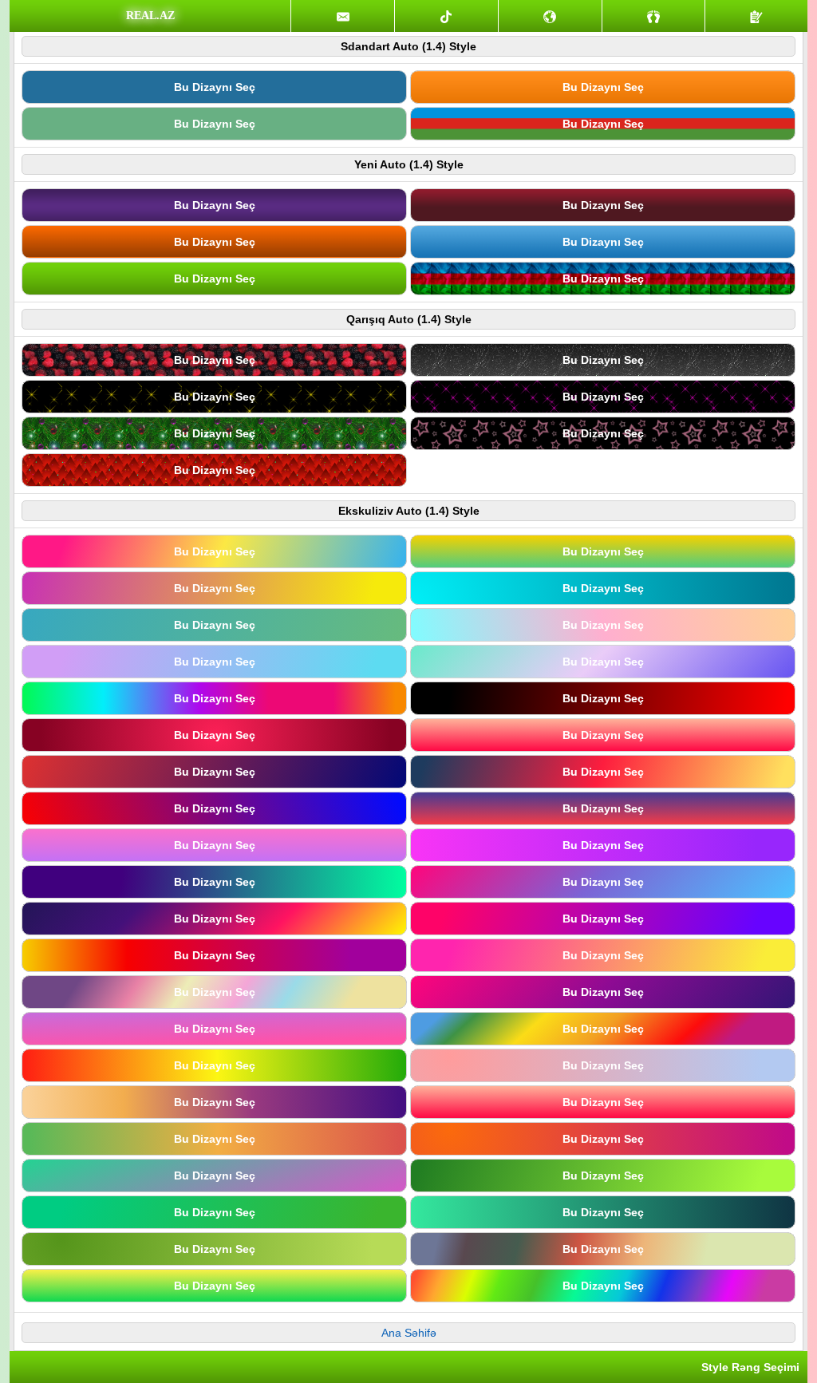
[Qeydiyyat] (756, 16)
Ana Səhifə (408, 1332)
